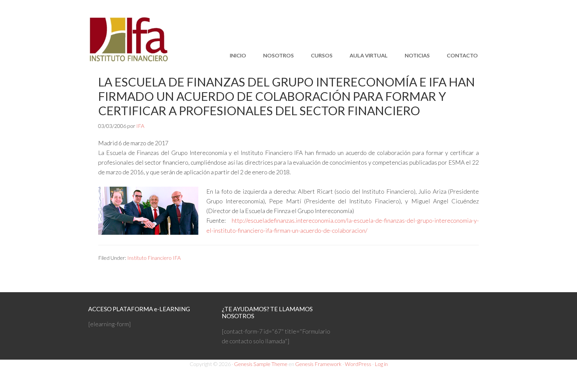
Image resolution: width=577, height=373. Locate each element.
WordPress (358, 364)
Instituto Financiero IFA (154, 257)
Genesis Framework (318, 364)
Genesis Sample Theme (260, 364)
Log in (381, 364)
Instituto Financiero (148, 40)
